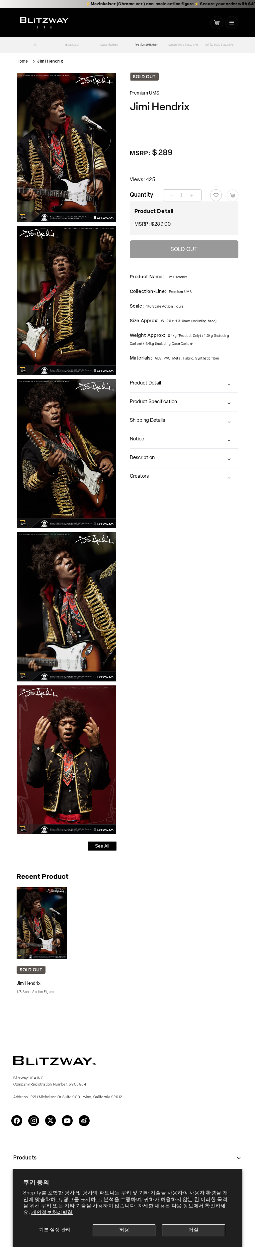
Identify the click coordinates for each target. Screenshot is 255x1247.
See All (102, 846)
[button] (231, 23)
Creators (139, 476)
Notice (137, 439)
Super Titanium (109, 45)
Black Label (72, 45)
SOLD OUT (184, 249)
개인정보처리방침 (52, 1212)
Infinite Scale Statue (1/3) (220, 45)
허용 (124, 1230)
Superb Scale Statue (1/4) (183, 45)
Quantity (141, 195)
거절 (194, 1230)
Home (22, 62)
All (35, 45)
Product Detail (145, 383)
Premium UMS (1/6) (146, 45)
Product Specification (153, 401)
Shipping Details (147, 420)
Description (142, 457)
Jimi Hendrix (50, 62)
